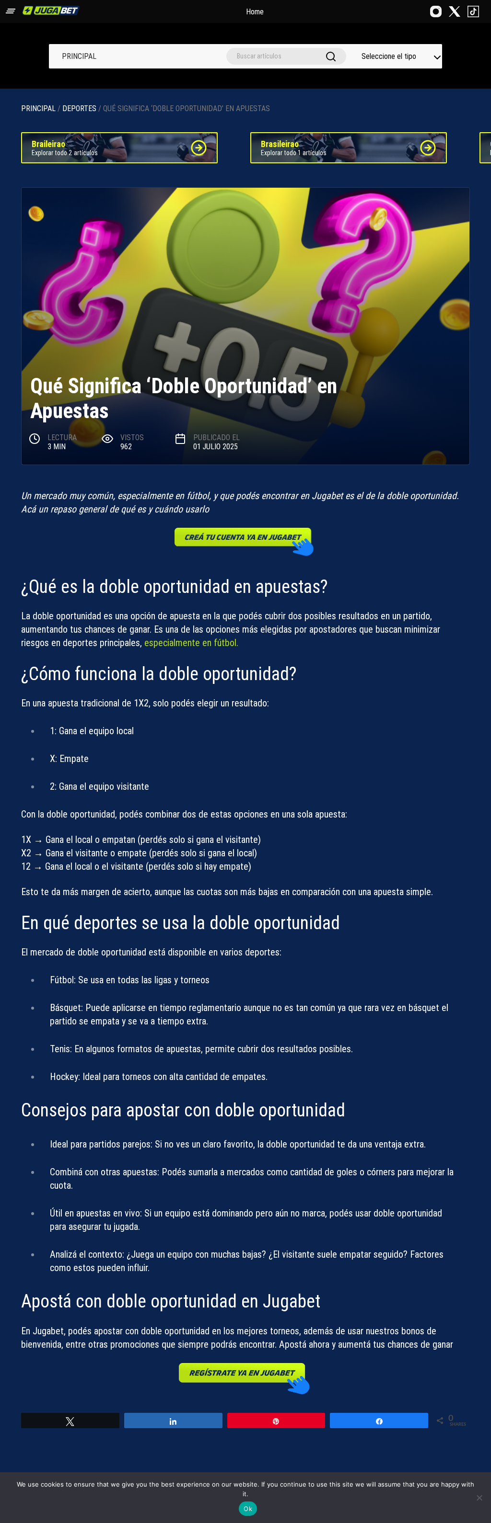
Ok (248, 1508)
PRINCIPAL (79, 56)
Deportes (79, 108)
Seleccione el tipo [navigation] (389, 56)
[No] (479, 1497)
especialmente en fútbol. (192, 642)
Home (255, 11)
